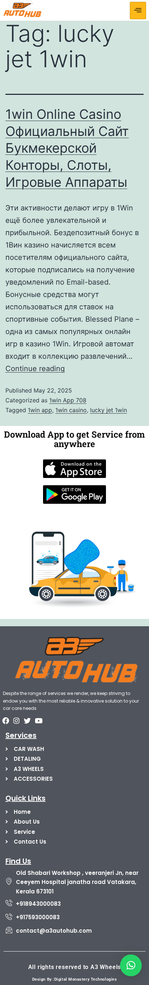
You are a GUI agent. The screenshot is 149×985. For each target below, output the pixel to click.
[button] (131, 965)
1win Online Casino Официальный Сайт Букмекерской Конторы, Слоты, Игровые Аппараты (67, 148)
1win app (40, 410)
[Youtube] (38, 720)
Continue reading (35, 368)
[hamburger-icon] (138, 10)
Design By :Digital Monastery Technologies (74, 979)
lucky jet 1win (108, 410)
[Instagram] (16, 720)
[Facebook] (5, 720)
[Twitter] (27, 720)
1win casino (71, 410)
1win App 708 (67, 400)
